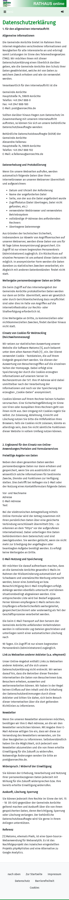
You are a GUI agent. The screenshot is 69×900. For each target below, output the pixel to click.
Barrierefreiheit (44, 881)
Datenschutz (22, 881)
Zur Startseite (34, 874)
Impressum (54, 874)
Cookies (34, 887)
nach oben (14, 874)
